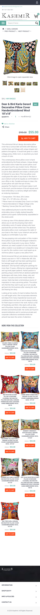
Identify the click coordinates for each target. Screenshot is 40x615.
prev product (11, 31)
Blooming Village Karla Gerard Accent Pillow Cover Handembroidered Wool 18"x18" (10, 441)
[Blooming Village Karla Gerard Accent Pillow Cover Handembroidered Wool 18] (10, 428)
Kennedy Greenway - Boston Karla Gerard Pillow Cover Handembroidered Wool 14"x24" (30, 434)
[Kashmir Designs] (7, 569)
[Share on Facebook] (11, 127)
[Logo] (16, 16)
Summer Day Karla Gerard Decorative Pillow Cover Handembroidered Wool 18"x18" (10, 480)
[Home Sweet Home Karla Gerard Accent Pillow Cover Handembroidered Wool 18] (30, 384)
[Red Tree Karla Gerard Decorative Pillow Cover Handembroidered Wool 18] (10, 510)
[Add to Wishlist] (3, 334)
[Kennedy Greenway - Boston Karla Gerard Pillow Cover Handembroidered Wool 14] (30, 424)
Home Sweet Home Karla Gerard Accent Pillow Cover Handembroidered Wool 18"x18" (30, 397)
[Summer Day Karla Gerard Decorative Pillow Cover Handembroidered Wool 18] (10, 467)
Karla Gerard (12, 29)
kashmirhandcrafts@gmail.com (13, 6)
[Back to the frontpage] (3, 29)
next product (24, 31)
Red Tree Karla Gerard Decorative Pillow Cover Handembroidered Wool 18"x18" (10, 523)
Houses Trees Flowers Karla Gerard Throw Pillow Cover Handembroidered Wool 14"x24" (10, 346)
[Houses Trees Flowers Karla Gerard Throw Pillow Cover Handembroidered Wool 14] (10, 336)
